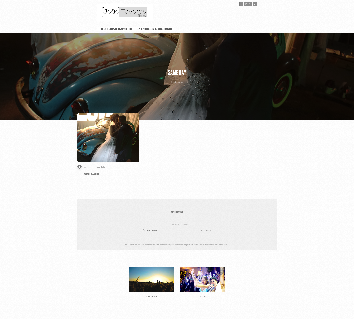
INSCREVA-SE (206, 230)
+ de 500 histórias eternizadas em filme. (116, 29)
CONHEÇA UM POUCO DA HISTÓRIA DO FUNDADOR (154, 29)
